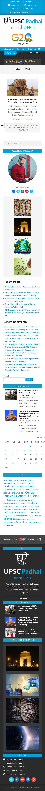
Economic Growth (18, 483)
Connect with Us (22, 188)
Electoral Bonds (29, 483)
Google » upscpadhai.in (15, 767)
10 (42, 450)
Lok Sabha (37, 513)
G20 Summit (24, 489)
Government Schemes (11, 503)
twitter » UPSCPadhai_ (15, 771)
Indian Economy (21, 506)
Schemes (37, 516)
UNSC (39, 522)
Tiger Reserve (32, 522)
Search (6, 376)
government (29, 500)
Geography (11, 500)
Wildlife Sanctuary (8, 525)
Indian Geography (34, 506)
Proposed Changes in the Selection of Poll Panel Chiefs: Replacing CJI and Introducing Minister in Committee (21, 353)
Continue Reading (22, 119)
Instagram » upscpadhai (16, 774)
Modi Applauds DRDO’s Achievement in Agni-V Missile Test (28, 393)
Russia (31, 516)
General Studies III (21, 497)
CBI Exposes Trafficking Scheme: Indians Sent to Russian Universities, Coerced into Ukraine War (22, 313)
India (35, 503)
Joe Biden (31, 513)
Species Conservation (27, 519)
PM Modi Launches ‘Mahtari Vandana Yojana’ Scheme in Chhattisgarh (28, 631)
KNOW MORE (22, 598)
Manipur (5, 516)
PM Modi (19, 516)
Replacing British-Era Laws (28, 330)
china (22, 480)
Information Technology (11, 509)
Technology (21, 522)
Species (16, 519)
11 (6, 455)
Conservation (7, 483)
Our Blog (27, 128)
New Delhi (12, 516)
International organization (30, 509)
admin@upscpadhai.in (15, 759)
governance (20, 500)
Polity (25, 515)
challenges (16, 480)
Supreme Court (9, 522)
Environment (17, 128)
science (7, 518)
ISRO (26, 513)
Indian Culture (8, 506)
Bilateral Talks (7, 480)
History (29, 503)
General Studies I (16, 493)
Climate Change (29, 480)
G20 (16, 489)
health (23, 503)
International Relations (13, 512)
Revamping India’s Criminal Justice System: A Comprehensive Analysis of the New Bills (22, 338)
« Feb (7, 468)
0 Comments (22, 130)
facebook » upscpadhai (15, 763)
